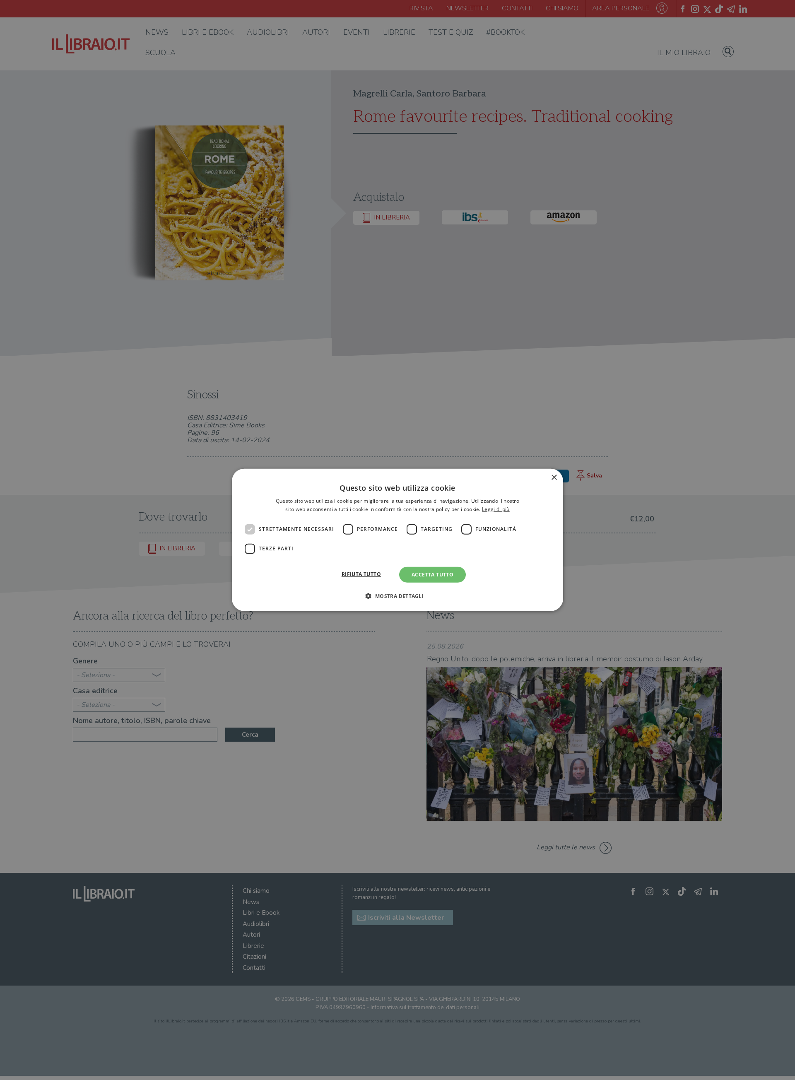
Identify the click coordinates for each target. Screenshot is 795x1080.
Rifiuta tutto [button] (361, 574)
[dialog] (397, 540)
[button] (397, 596)
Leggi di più (496, 509)
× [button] (554, 478)
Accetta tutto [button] (432, 574)
